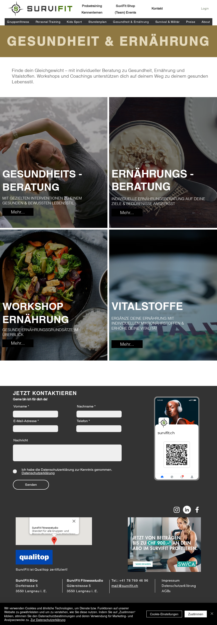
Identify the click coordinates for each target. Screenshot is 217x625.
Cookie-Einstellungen (164, 614)
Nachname (85, 406)
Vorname (20, 406)
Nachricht (20, 440)
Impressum (171, 580)
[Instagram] (177, 510)
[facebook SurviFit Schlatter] (197, 510)
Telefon (82, 421)
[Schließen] (211, 614)
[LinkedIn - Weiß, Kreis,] (187, 510)
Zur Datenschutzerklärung (48, 620)
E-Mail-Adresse (25, 421)
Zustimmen (195, 614)
